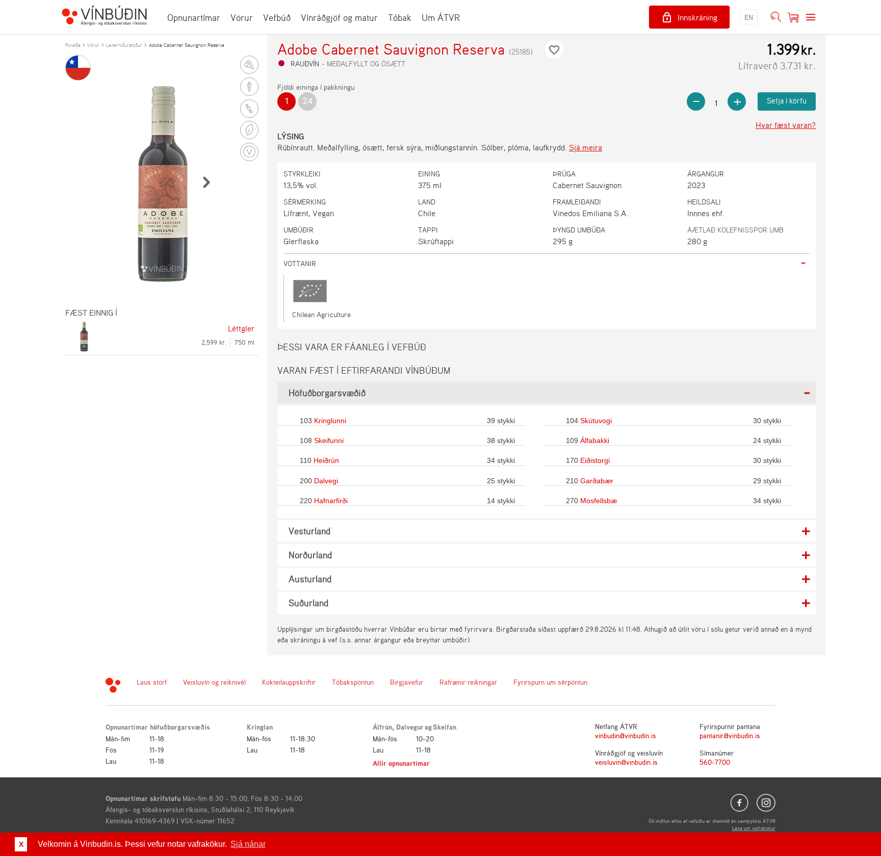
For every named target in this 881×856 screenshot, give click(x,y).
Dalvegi (326, 481)
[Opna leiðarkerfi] (810, 17)
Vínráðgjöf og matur (339, 17)
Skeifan (444, 726)
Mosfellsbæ (598, 501)
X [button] (21, 844)
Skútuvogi (596, 421)
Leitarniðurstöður (124, 45)
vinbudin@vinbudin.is (625, 735)
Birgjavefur (406, 682)
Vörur (241, 17)
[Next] (205, 182)
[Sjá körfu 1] (793, 17)
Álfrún (382, 726)
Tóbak (399, 17)
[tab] (546, 263)
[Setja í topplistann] (554, 49)
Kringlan (260, 726)
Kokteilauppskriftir (289, 682)
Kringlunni (330, 421)
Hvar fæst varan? (786, 125)
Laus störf (152, 682)
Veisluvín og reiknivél (214, 682)
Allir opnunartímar (401, 763)
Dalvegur (410, 726)
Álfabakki (594, 440)
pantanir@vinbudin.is (729, 735)
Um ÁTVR (441, 17)
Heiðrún (326, 460)
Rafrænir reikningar (468, 682)
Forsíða (73, 45)
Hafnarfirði (331, 501)
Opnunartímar (193, 17)
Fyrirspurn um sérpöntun (550, 682)
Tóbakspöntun (353, 682)
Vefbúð (277, 17)
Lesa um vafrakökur (753, 828)
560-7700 (714, 762)
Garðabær (596, 481)
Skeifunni (329, 440)
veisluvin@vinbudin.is (626, 762)
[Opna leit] (776, 17)
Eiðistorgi (595, 460)
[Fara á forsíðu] (104, 17)
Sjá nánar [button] (248, 844)
